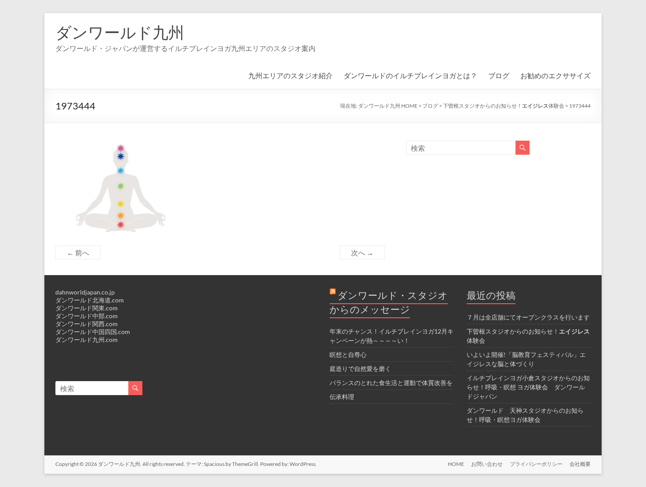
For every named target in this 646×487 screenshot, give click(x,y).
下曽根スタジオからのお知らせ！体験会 (503, 105)
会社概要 (580, 464)
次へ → (362, 252)
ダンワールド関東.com (86, 308)
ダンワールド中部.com (86, 316)
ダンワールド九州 (119, 32)
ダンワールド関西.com (86, 323)
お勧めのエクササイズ (555, 75)
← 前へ (78, 252)
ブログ (498, 75)
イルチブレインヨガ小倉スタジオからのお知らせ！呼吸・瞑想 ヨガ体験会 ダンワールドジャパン (528, 387)
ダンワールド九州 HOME (387, 105)
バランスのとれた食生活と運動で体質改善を (391, 382)
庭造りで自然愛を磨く (360, 368)
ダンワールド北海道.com (89, 300)
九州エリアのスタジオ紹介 (290, 75)
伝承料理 (342, 396)
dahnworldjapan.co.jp (85, 292)
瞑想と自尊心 (348, 354)
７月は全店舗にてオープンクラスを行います (528, 317)
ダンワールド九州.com (86, 339)
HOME (456, 464)
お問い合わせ (487, 464)
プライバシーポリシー (536, 464)
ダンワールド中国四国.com (92, 331)
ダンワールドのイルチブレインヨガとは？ (410, 75)
